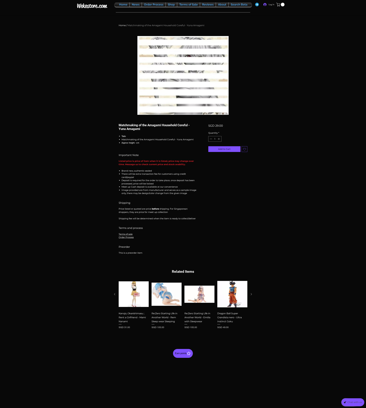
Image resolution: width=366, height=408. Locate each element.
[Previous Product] (114, 294)
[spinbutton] (214, 139)
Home (122, 25)
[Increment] (219, 139)
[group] (183, 308)
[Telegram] (257, 4)
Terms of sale (126, 234)
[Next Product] (251, 294)
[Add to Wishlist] (244, 149)
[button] (280, 4)
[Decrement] (211, 139)
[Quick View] (134, 294)
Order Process (126, 237)
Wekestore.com (92, 5)
